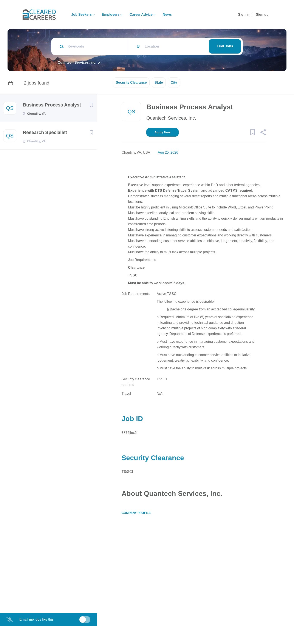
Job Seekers (81, 14)
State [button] (159, 82)
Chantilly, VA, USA (136, 152)
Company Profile (136, 513)
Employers (110, 14)
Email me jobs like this (36, 619)
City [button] (174, 82)
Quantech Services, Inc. (77, 62)
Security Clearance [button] (131, 82)
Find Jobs (225, 46)
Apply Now (162, 132)
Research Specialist (45, 132)
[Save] (91, 105)
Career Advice (141, 14)
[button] (263, 133)
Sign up (262, 14)
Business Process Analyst (52, 105)
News (167, 14)
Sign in (243, 14)
